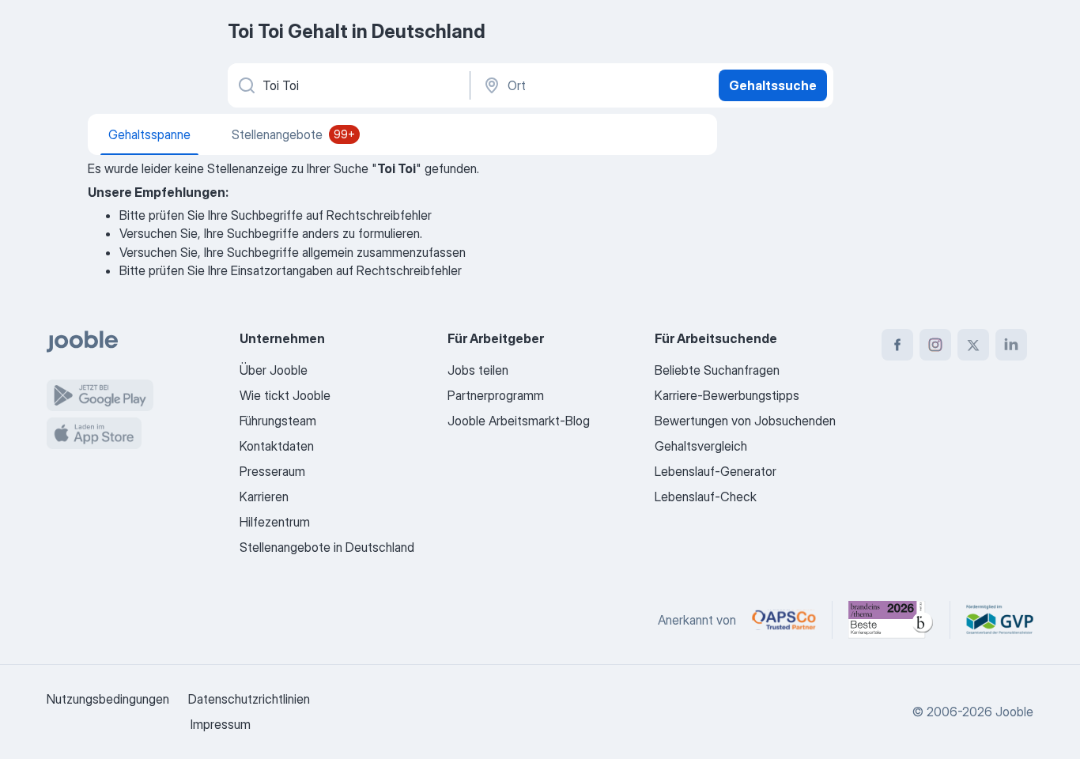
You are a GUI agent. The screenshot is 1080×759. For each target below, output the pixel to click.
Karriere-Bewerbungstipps (727, 395)
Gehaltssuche (773, 85)
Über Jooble (274, 370)
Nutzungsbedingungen (108, 699)
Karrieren (264, 496)
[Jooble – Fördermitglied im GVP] (999, 620)
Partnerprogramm (495, 395)
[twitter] (973, 345)
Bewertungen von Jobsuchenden (745, 421)
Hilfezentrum (275, 522)
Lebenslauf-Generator (715, 471)
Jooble (1014, 711)
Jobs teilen (477, 370)
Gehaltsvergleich (701, 446)
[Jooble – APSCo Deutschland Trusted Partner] (784, 620)
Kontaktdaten (277, 446)
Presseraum (272, 471)
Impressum (221, 724)
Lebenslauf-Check (706, 496)
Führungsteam (278, 421)
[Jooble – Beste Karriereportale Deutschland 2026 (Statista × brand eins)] (891, 620)
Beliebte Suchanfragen (717, 370)
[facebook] (897, 345)
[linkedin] (1011, 345)
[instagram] (935, 345)
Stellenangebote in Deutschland (327, 547)
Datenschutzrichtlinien (249, 699)
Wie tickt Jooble (285, 395)
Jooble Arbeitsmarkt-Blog (518, 421)
